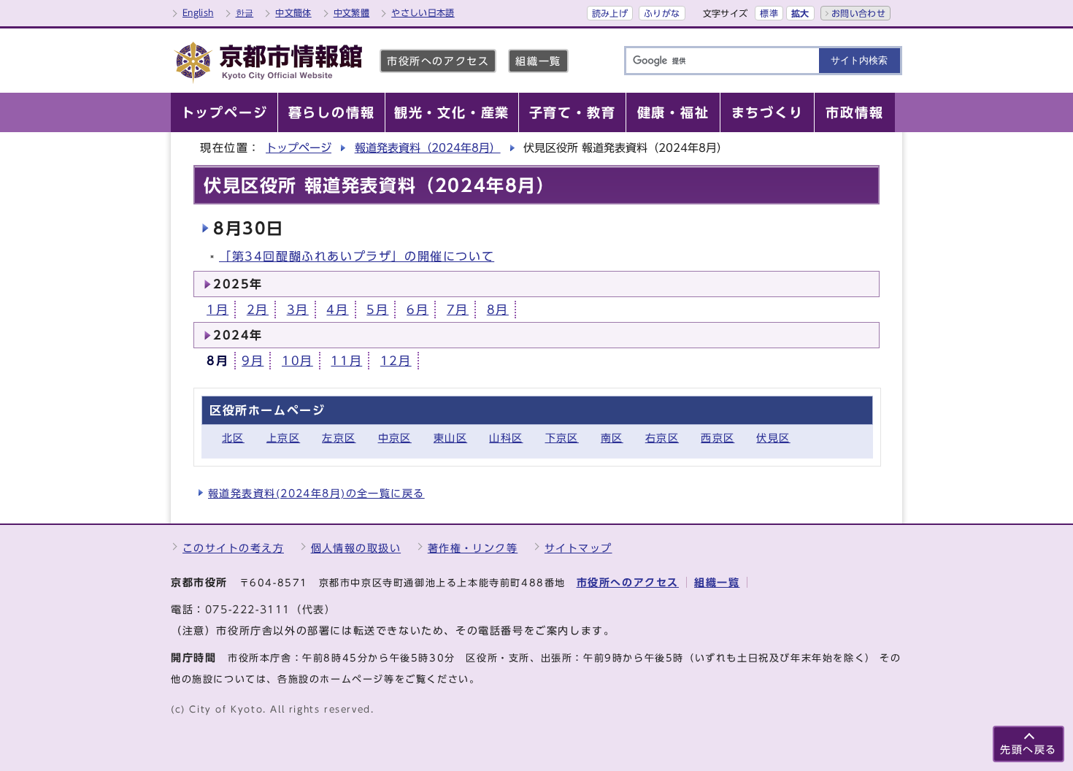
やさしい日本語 (423, 12)
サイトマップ (578, 547)
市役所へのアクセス (438, 60)
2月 (258, 309)
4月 (337, 309)
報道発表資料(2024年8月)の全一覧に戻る (316, 493)
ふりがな (662, 13)
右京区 (662, 437)
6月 (417, 309)
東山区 (450, 437)
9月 (253, 361)
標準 (769, 13)
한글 (245, 12)
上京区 (283, 437)
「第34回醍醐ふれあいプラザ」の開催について (356, 256)
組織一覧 (538, 60)
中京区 (395, 437)
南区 (612, 437)
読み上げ (610, 13)
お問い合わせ (858, 13)
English (198, 12)
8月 (498, 309)
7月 (458, 309)
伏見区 (773, 437)
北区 (233, 437)
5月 (377, 309)
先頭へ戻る (1028, 749)
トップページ (298, 147)
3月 (298, 309)
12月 (396, 361)
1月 (217, 309)
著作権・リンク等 (473, 547)
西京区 (717, 437)
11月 (346, 361)
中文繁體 (351, 12)
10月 (297, 361)
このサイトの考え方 (233, 547)
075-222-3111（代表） (270, 609)
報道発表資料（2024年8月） (428, 147)
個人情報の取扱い (356, 547)
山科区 (506, 437)
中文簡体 (293, 12)
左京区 (338, 437)
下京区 (562, 437)
